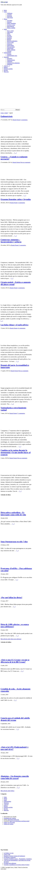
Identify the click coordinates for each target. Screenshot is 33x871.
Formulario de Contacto (10, 818)
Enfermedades (7, 801)
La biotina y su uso (8, 853)
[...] (15, 153)
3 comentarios (21, 202)
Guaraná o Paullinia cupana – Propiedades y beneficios (18, 859)
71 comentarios (21, 413)
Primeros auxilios (8, 807)
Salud (5, 800)
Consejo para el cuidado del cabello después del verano (15, 719)
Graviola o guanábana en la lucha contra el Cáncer (16, 864)
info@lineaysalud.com (13, 819)
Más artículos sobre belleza (7, 790)
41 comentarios (21, 328)
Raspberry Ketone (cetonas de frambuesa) (14, 856)
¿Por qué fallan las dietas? (11, 597)
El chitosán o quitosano (10, 857)
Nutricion (6, 803)
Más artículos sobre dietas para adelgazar (11, 639)
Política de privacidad (9, 822)
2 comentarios (21, 288)
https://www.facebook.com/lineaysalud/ (19, 821)
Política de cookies (8, 824)
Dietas (5, 798)
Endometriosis (6, 116)
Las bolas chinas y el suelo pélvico (14, 325)
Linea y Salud (4, 2)
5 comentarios (23, 120)
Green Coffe (7, 854)
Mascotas (6, 810)
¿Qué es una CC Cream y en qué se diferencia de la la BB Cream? (15, 661)
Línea (5, 797)
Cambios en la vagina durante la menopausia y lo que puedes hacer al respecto (16, 452)
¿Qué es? (6, 804)
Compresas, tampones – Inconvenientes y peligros (11, 241)
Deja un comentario (25, 162)
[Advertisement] (16, 90)
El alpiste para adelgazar (10, 863)
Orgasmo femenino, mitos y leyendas (16, 199)
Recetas (6, 808)
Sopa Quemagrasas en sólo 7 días (14, 542)
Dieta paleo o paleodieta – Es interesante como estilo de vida (13, 513)
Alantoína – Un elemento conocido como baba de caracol (15, 777)
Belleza (6, 806)
